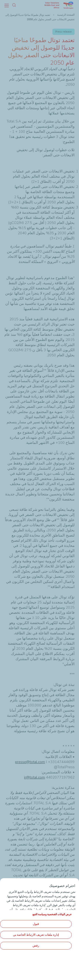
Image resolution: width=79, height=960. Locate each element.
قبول (36, 924)
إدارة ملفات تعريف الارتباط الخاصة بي (36, 934)
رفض (36, 945)
